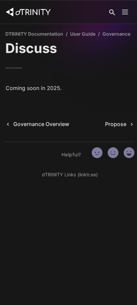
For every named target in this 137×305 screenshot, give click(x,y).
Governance (116, 34)
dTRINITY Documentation (34, 34)
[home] (28, 12)
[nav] (125, 12)
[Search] (112, 12)
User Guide (82, 34)
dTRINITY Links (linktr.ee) (70, 174)
